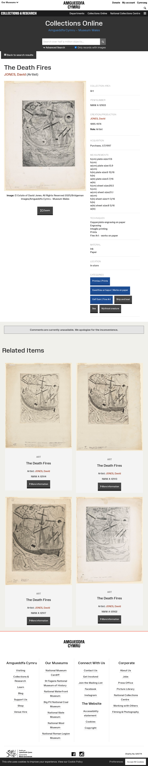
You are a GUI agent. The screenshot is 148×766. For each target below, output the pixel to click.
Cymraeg (142, 2)
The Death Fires (38, 463)
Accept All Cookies (135, 762)
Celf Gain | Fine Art (101, 299)
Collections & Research (19, 13)
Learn (20, 687)
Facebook (90, 689)
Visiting (20, 670)
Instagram (90, 695)
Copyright (90, 727)
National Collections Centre (125, 13)
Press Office (125, 682)
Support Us (20, 699)
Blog (20, 693)
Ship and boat (123, 299)
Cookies (90, 721)
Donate (116, 2)
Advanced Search (55, 47)
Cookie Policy (75, 761)
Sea (94, 308)
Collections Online (97, 13)
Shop (21, 705)
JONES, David (15, 74)
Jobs (125, 676)
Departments (77, 13)
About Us (125, 670)
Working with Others (125, 705)
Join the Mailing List (90, 682)
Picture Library (126, 689)
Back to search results (19, 55)
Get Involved (90, 676)
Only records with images (92, 47)
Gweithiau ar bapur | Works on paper (110, 290)
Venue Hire (20, 711)
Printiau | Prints (100, 281)
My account (128, 2)
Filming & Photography (125, 711)
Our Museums (8, 2)
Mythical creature (110, 308)
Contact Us (90, 670)
